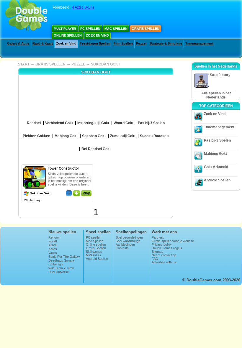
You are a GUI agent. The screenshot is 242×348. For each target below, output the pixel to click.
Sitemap (157, 251)
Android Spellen (217, 180)
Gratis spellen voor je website (173, 241)
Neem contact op (164, 255)
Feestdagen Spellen (95, 43)
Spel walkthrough (128, 241)
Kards (52, 249)
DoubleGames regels (167, 248)
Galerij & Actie (18, 43)
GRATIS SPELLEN (50, 64)
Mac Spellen (115, 28)
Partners (158, 237)
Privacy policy (162, 244)
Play (86, 193)
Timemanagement (199, 43)
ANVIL (53, 245)
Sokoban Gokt (40, 193)
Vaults (52, 253)
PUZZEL (78, 64)
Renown (54, 237)
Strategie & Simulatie (166, 43)
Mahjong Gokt (215, 154)
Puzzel (141, 43)
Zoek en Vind (97, 35)
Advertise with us (164, 262)
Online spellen (68, 35)
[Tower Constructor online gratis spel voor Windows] (34, 165)
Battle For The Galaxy (64, 256)
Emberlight (55, 264)
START (24, 64)
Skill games (94, 251)
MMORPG (93, 255)
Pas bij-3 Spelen (217, 140)
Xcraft (52, 241)
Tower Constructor (63, 168)
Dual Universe (58, 272)
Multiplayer (65, 28)
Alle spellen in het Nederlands (216, 95)
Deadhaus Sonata (61, 260)
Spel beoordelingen (129, 237)
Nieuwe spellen (62, 232)
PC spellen (90, 28)
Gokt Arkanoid (216, 167)
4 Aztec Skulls (83, 7)
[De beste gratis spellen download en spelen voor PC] (26, 16)
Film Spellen (123, 43)
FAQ (155, 258)
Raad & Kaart (42, 43)
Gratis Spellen (145, 28)
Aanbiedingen (125, 244)
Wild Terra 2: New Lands (61, 269)
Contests (122, 248)
